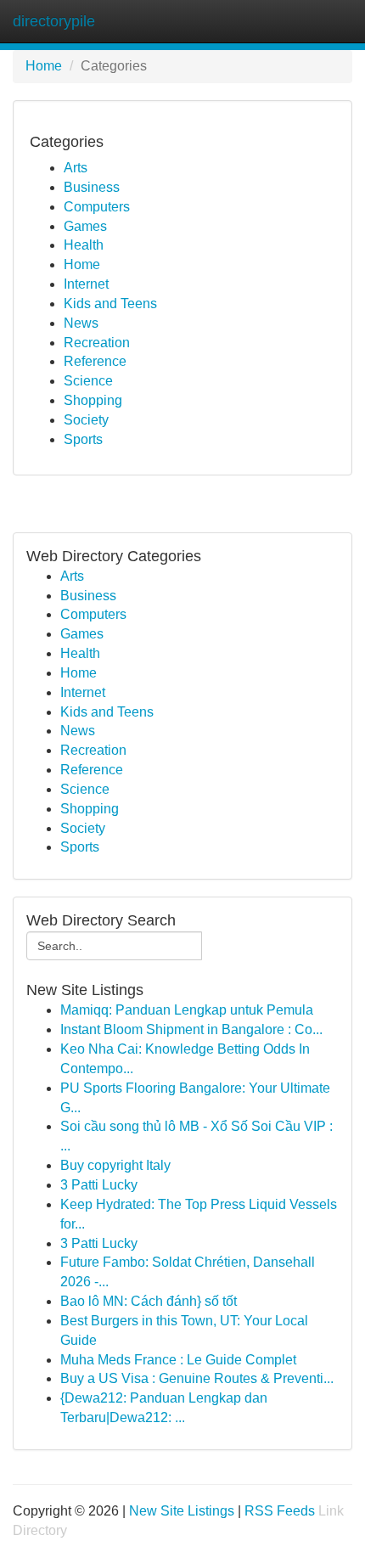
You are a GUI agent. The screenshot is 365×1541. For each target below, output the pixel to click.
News (81, 323)
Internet (86, 284)
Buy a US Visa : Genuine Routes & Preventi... (197, 1378)
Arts (75, 167)
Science (88, 381)
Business (92, 187)
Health (84, 245)
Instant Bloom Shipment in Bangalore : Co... (191, 1029)
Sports (83, 439)
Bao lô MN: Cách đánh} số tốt (148, 1301)
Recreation (97, 342)
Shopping (93, 400)
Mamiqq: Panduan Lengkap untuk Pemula (186, 1010)
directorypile (54, 21)
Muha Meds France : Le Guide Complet (178, 1360)
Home (43, 66)
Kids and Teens (110, 303)
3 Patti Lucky (99, 1185)
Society (86, 420)
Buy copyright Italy (115, 1165)
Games (85, 226)
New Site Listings (181, 1511)
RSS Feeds (279, 1511)
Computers (97, 207)
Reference (95, 361)
